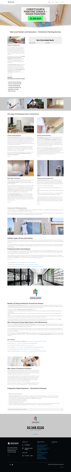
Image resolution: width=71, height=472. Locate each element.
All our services (9, 259)
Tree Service (17, 262)
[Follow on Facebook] (10, 465)
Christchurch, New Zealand (28, 449)
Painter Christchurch (41, 446)
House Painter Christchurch (42, 445)
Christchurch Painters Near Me (43, 448)
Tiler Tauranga (17, 343)
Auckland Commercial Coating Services (33, 349)
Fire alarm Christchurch (24, 351)
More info (9, 156)
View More (39, 155)
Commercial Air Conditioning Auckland (36, 266)
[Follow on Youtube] (12, 465)
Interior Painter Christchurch (42, 452)
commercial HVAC (19, 266)
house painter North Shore (19, 347)
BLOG (8, 454)
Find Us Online (35, 434)
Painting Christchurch (41, 457)
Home (49, 2)
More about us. (10, 75)
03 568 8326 (35, 18)
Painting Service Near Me (42, 458)
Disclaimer (62, 467)
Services (56, 2)
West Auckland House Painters (30, 345)
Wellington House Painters (42, 341)
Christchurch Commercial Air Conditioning (31, 264)
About (53, 2)
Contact (62, 2)
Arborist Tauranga (31, 262)
